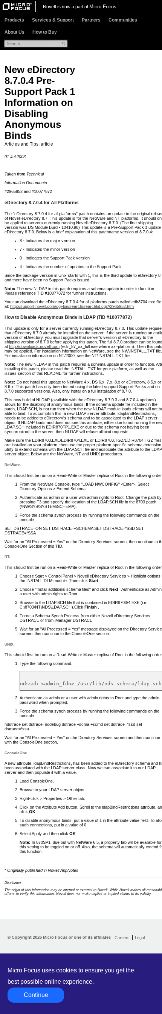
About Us (14, 32)
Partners (91, 20)
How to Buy (44, 32)
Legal (140, 937)
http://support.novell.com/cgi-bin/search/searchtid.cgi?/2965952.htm (72, 306)
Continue (36, 995)
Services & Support (53, 20)
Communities (123, 20)
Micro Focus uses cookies (42, 970)
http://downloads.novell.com (34, 346)
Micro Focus (102, 6)
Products (14, 20)
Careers (122, 937)
